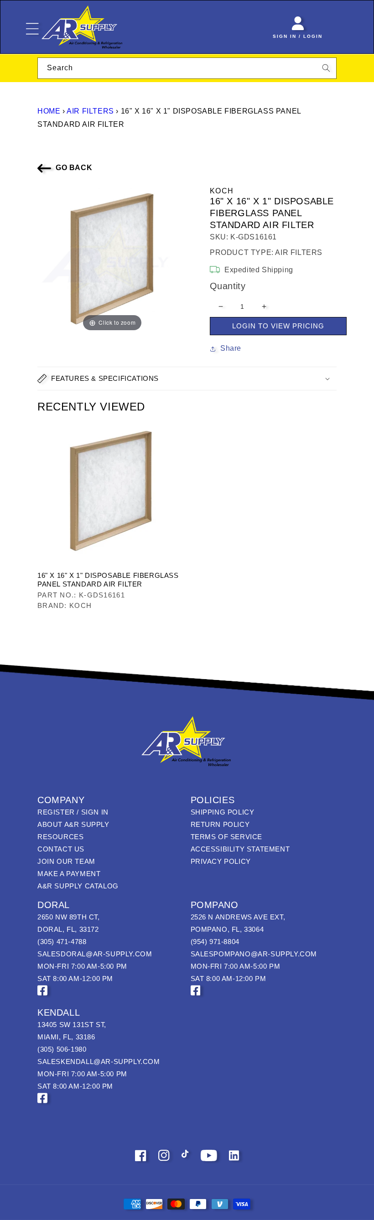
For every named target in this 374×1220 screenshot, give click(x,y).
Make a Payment (68, 873)
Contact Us (60, 849)
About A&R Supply (73, 824)
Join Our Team (66, 861)
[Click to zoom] (112, 258)
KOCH (222, 191)
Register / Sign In (73, 812)
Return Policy (220, 824)
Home (48, 111)
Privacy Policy (221, 861)
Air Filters (90, 111)
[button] (187, 378)
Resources (60, 837)
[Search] (326, 68)
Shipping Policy (223, 812)
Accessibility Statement (240, 849)
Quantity (227, 286)
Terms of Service (227, 837)
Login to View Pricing (278, 326)
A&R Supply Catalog (78, 886)
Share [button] (230, 348)
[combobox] (187, 68)
